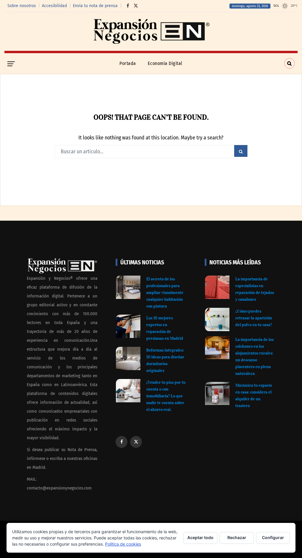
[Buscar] (289, 63)
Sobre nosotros (21, 5)
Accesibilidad (54, 5)
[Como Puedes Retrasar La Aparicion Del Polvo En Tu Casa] (217, 319)
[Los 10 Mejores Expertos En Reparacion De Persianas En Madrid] (128, 326)
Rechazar (236, 537)
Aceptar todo (200, 537)
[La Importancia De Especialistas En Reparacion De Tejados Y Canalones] (217, 287)
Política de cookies (123, 543)
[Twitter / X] (134, 6)
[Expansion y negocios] (151, 31)
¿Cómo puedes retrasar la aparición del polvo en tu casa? (253, 318)
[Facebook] (126, 6)
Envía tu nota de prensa (95, 5)
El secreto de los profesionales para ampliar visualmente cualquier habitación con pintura (164, 292)
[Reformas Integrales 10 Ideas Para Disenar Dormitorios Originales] (128, 358)
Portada (127, 63)
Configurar (273, 537)
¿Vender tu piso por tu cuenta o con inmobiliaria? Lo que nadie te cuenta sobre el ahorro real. (166, 396)
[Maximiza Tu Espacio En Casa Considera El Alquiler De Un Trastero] (217, 393)
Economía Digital (165, 63)
